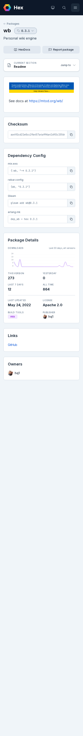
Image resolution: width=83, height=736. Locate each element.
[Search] (64, 8)
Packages (13, 23)
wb (7, 30)
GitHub (12, 345)
